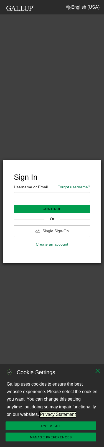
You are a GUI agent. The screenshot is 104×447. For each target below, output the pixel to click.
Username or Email (52, 187)
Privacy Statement (58, 414)
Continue (52, 209)
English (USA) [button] (85, 7)
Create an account (52, 244)
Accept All (51, 426)
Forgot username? (73, 187)
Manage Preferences (51, 437)
